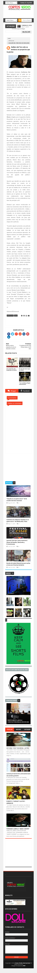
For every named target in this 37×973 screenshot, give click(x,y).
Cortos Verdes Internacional (22, 963)
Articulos (11, 40)
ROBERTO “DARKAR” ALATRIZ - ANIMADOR (16, 802)
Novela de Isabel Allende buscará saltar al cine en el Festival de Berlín (18, 564)
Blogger (23, 28)
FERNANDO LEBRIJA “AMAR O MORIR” (18, 829)
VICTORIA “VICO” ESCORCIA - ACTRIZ (17, 748)
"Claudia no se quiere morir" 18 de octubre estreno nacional (16, 500)
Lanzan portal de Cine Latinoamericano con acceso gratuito (18, 775)
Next (29, 714)
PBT (24, 965)
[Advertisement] (19, 465)
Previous (7, 714)
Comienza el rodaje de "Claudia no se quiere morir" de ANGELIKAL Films (17, 520)
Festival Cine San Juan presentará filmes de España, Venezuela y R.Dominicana (16, 542)
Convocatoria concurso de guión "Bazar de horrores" (18, 721)
